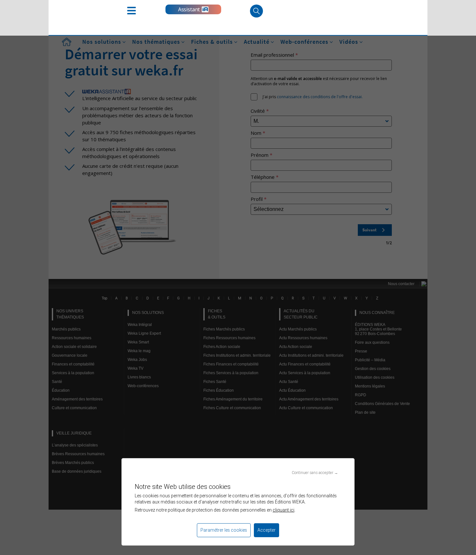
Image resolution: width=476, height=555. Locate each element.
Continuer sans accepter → (315, 472)
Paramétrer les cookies (223, 530)
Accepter (266, 530)
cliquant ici (283, 510)
